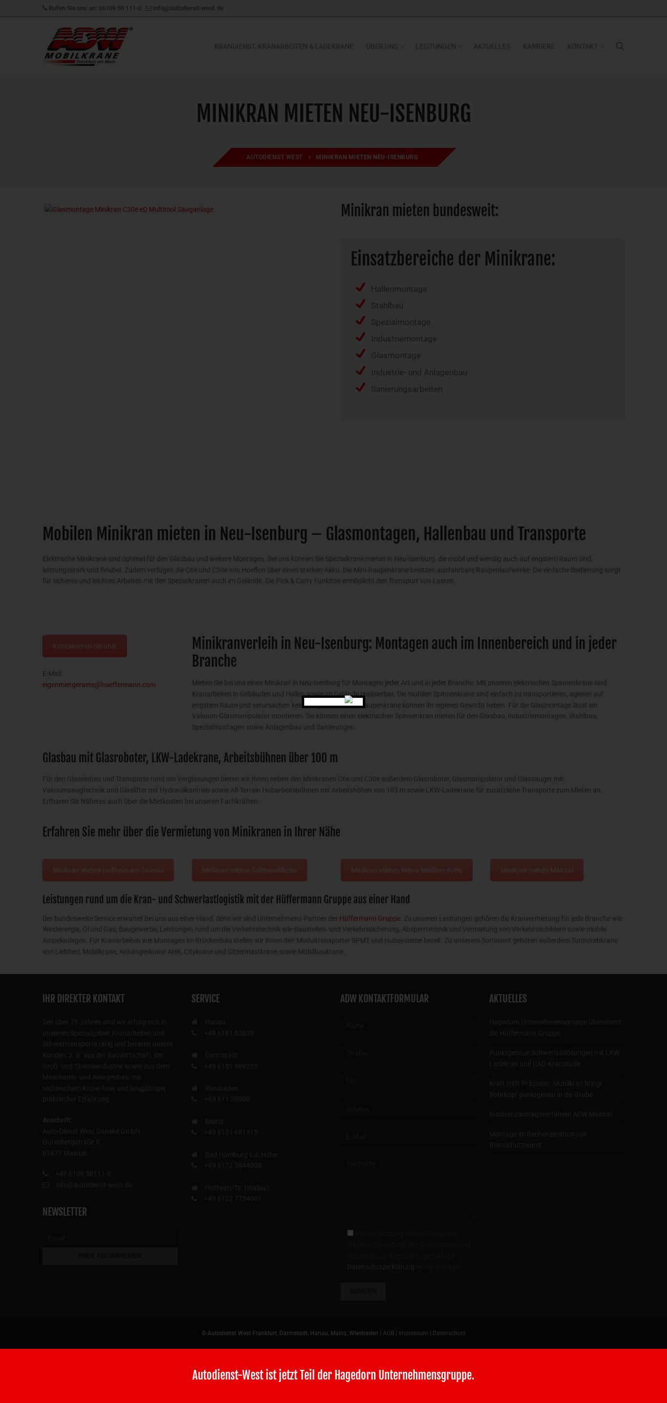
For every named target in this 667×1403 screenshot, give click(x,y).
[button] (21, 1381)
